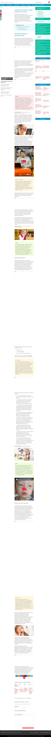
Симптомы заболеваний (41, 48)
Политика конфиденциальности (45, 732)
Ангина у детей (40, 11)
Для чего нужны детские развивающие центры (5, 85)
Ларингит (39, 37)
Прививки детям (40, 45)
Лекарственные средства (41, 31)
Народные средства (40, 40)
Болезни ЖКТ (16, 4)
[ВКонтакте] (17, 676)
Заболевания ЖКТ (40, 18)
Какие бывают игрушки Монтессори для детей (5, 92)
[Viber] (27, 676)
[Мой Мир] (21, 676)
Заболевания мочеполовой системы (42, 25)
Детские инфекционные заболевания (41, 8)
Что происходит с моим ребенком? (38, 4)
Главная (31, 732)
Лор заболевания (40, 33)
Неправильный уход (22, 28)
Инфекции (2, 4)
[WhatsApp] (30, 676)
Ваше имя (17, 706)
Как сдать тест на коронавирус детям (6, 96)
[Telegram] (32, 676)
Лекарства (28, 4)
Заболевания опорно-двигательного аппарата (41, 28)
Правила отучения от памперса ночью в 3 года (26, 690)
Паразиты (23, 4)
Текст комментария (19, 714)
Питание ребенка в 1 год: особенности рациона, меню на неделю (31, 691)
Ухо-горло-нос (9, 4)
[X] (25, 676)
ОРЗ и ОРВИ (40, 14)
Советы (38, 50)
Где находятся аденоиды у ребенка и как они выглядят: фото (17, 691)
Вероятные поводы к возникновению (23, 26)
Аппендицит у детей (41, 21)
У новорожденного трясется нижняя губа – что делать (46, 67)
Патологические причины (23, 29)
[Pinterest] (23, 676)
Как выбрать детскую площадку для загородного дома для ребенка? (6, 88)
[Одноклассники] (19, 676)
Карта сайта (36, 732)
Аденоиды (39, 36)
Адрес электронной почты (20, 710)
